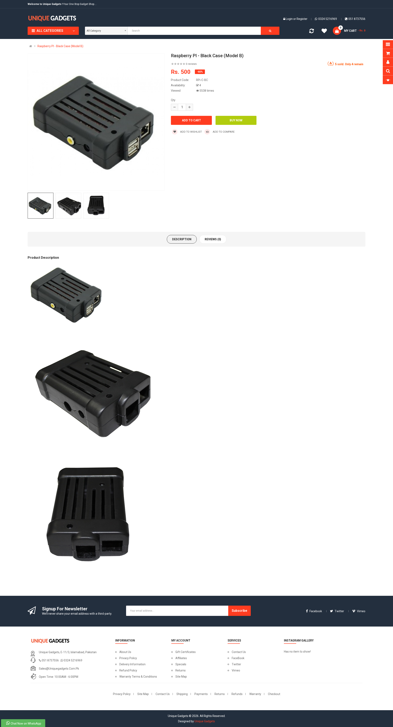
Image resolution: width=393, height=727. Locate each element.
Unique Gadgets (204, 721)
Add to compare (223, 131)
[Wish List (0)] (324, 31)
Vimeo (236, 670)
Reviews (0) (213, 239)
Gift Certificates (185, 652)
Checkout (274, 694)
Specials (180, 664)
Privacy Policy (128, 658)
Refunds (237, 694)
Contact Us (239, 652)
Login (289, 19)
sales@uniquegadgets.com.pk (59, 668)
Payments (201, 694)
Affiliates (181, 658)
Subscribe (239, 611)
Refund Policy (128, 670)
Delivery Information (132, 664)
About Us (125, 652)
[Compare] (311, 31)
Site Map (181, 676)
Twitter (236, 664)
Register (302, 19)
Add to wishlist (191, 131)
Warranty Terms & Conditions (138, 676)
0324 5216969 (327, 19)
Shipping (182, 694)
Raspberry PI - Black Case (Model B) (60, 46)
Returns (180, 670)
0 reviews (191, 64)
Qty (173, 100)
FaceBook (238, 658)
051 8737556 (356, 19)
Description (181, 239)
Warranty (255, 694)
